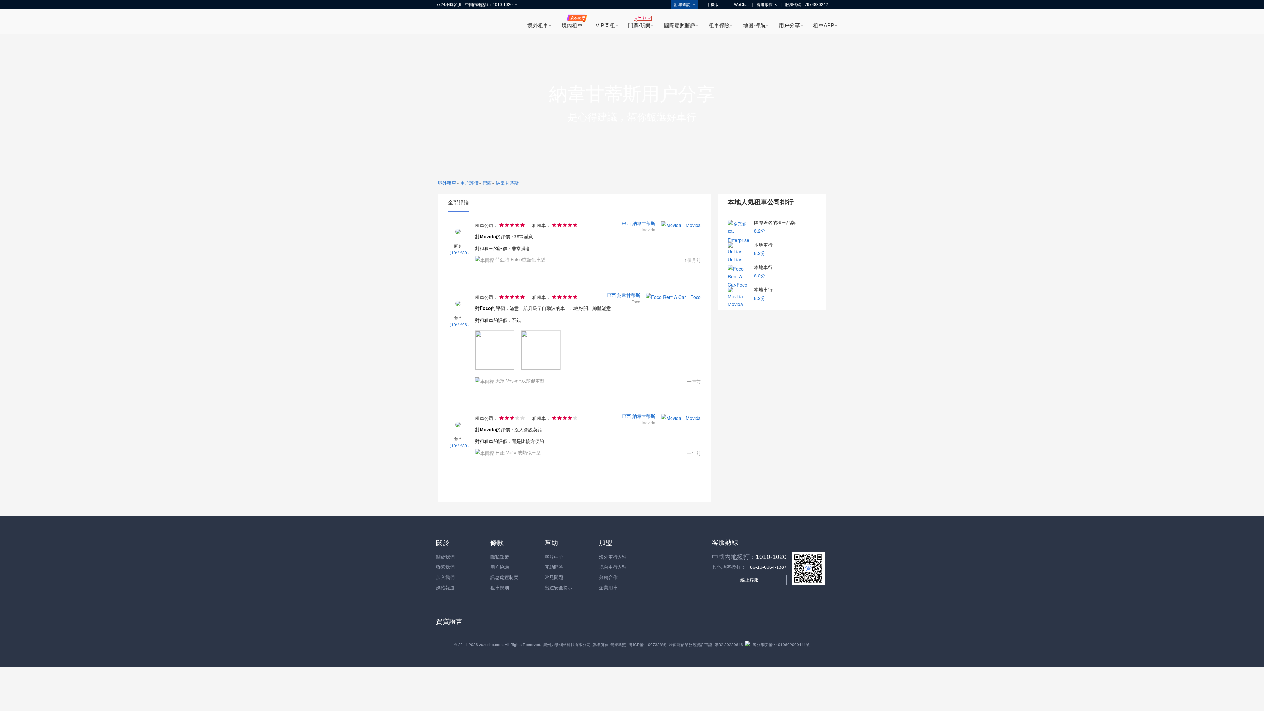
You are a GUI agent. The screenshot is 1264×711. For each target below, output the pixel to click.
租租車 (444, 22)
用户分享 (789, 25)
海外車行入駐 (613, 556)
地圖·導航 (754, 25)
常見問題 (554, 577)
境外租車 (537, 25)
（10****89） (459, 445)
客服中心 (554, 556)
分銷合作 (608, 577)
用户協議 (499, 567)
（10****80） (459, 252)
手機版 (713, 4)
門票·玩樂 (639, 25)
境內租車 (572, 25)
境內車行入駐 (613, 567)
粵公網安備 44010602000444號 (781, 644)
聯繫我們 (445, 567)
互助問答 (554, 567)
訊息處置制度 (504, 577)
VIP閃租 (605, 25)
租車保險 (719, 25)
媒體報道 (445, 587)
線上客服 (749, 580)
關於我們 (445, 556)
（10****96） (459, 324)
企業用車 (608, 587)
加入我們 (445, 577)
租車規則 (499, 587)
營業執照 (618, 644)
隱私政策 (499, 556)
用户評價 (469, 182)
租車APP (823, 25)
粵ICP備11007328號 (647, 644)
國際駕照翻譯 (680, 25)
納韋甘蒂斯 (507, 182)
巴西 (487, 182)
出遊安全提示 (558, 587)
